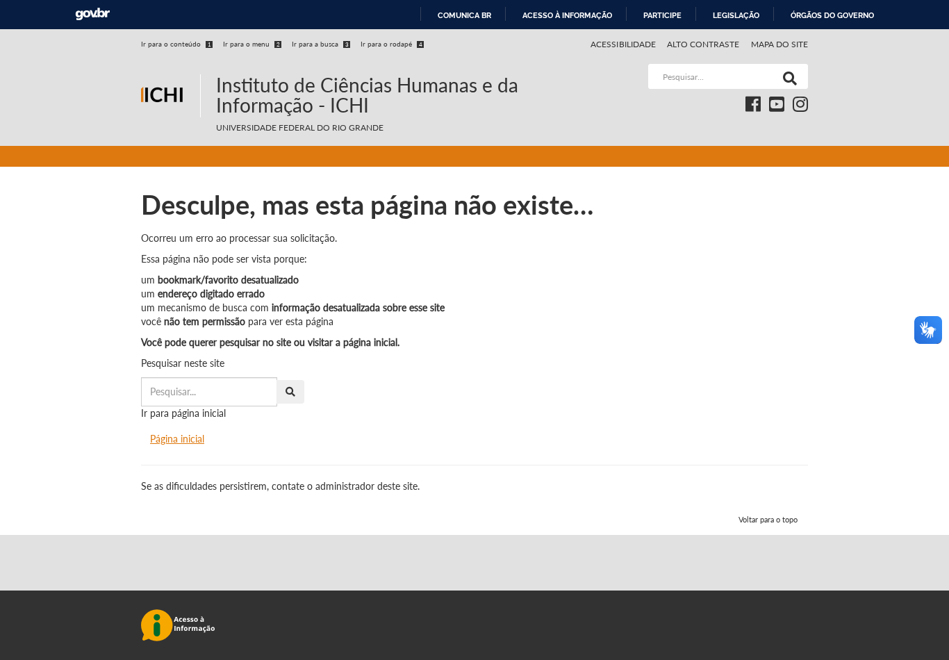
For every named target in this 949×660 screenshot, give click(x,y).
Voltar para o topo (768, 519)
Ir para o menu (251, 44)
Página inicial (177, 439)
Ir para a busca (320, 44)
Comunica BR (464, 15)
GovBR (92, 14)
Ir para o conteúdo (176, 44)
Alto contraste (703, 44)
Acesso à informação (567, 15)
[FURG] (170, 70)
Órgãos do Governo (832, 15)
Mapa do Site (779, 44)
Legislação (736, 15)
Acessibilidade (623, 44)
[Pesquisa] (787, 76)
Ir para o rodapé (391, 44)
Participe (662, 15)
